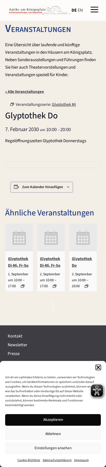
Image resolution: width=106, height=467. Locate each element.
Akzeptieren (53, 419)
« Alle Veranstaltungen (24, 91)
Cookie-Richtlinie (28, 460)
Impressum (81, 460)
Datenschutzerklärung (57, 460)
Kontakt (15, 336)
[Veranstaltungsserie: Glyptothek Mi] (86, 286)
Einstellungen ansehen (53, 448)
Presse (14, 354)
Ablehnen (53, 434)
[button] (98, 367)
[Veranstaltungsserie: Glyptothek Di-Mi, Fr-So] (22, 286)
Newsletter (17, 345)
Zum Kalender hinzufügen (42, 187)
